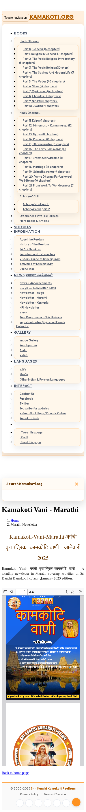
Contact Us (27, 393)
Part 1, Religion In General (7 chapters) (48, 54)
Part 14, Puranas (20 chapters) (43, 139)
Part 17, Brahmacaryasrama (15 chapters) (41, 160)
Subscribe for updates (34, 408)
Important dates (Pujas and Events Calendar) (40, 324)
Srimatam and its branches (37, 254)
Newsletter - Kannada (34, 302)
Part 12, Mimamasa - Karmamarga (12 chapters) (45, 127)
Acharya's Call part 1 (36, 204)
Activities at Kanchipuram (36, 264)
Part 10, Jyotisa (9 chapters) (41, 106)
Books (20, 33)
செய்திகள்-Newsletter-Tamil (38, 288)
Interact (23, 385)
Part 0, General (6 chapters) (41, 49)
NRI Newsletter (29, 307)
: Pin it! (24, 437)
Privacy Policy (29, 794)
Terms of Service (55, 794)
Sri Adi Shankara (30, 249)
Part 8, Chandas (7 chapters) (42, 96)
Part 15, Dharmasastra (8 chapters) (46, 144)
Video (24, 355)
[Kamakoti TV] (57, 803)
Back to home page (15, 773)
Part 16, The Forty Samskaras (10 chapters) (42, 151)
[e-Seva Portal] (66, 803)
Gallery (22, 332)
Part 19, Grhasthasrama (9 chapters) (47, 171)
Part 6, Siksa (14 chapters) (40, 86)
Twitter (24, 403)
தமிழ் (23, 369)
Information (27, 231)
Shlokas (22, 227)
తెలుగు (24, 374)
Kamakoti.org (51, 16)
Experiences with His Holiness (39, 216)
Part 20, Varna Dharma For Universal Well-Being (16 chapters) (45, 178)
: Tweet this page (31, 432)
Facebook (26, 398)
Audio (23, 350)
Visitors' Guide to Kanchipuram (40, 259)
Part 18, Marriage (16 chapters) (43, 166)
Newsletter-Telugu (32, 293)
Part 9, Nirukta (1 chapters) (40, 101)
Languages (25, 361)
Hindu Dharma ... (30, 112)
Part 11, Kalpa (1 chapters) (39, 120)
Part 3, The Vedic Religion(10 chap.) (46, 67)
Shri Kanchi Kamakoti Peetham (53, 788)
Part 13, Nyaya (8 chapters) (40, 134)
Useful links (27, 269)
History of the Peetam (34, 244)
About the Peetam (32, 239)
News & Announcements (36, 283)
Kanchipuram (28, 345)
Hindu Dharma (29, 41)
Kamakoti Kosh (29, 418)
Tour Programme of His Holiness (41, 317)
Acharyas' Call (29, 196)
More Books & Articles (34, 221)
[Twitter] (29, 803)
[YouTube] (47, 803)
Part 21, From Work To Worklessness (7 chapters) (46, 187)
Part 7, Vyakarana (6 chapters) (43, 91)
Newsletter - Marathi (33, 297)
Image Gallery (29, 340)
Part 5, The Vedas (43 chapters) (44, 81)
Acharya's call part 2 (36, 209)
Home (15, 520)
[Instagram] (38, 803)
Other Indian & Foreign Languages (42, 379)
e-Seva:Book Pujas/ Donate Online (43, 413)
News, (33, 275)
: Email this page (30, 442)
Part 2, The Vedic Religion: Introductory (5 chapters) (47, 60)
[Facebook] (20, 803)
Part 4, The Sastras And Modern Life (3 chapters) (46, 74)
